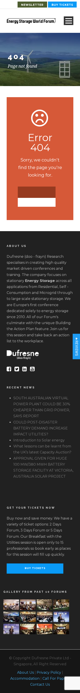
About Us (25, 672)
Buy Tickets (62, 4)
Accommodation (25, 678)
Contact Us (40, 684)
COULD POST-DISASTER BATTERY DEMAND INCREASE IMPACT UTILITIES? (40, 428)
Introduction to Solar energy (39, 440)
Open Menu (68, 20)
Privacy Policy (49, 672)
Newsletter (32, 4)
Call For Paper (55, 678)
